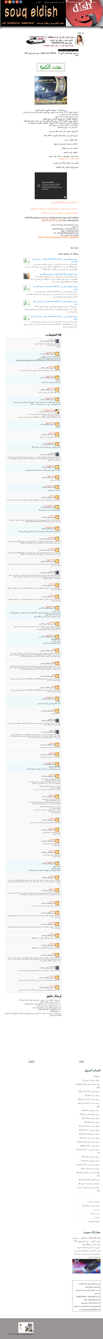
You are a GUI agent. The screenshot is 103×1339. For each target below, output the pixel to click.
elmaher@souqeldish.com (91, 1309)
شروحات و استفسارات (91, 1168)
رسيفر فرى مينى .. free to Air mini (87, 1150)
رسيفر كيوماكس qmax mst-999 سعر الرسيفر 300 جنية (58, 274)
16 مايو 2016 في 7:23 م (48, 764)
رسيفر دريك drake (93, 1122)
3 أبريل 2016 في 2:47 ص (48, 711)
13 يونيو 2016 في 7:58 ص (48, 924)
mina (53, 953)
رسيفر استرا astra (93, 1095)
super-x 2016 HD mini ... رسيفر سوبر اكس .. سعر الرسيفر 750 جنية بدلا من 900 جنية (86, 1241)
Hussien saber (50, 560)
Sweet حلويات (51, 388)
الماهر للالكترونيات (50, 352)
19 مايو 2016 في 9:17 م (48, 796)
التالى (81, 1061)
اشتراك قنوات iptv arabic (75, 2)
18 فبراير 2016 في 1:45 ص (47, 561)
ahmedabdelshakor (49, 410)
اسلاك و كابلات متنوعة (92, 1080)
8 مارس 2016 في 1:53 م (48, 597)
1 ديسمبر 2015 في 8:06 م (48, 389)
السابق (31, 1061)
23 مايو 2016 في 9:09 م (48, 877)
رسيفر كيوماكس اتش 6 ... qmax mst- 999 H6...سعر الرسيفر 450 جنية (55, 303)
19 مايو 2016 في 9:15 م (48, 776)
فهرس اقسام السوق (52, 220)
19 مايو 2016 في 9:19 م (48, 820)
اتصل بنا (38, 2)
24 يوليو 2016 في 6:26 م (48, 935)
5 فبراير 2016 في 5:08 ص (48, 497)
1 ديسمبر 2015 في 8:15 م (48, 399)
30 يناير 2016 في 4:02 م (48, 477)
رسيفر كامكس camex (91, 1157)
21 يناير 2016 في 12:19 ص (47, 454)
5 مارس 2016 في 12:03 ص (47, 572)
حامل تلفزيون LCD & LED (90, 1091)
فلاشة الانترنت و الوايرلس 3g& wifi (87, 1172)
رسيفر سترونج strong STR (90, 1134)
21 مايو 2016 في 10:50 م (48, 863)
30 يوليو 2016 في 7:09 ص (48, 955)
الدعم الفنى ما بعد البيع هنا (68, 159)
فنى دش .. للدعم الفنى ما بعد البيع (54, 2)
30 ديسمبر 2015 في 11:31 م (47, 411)
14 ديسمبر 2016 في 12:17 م (47, 977)
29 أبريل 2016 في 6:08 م (48, 720)
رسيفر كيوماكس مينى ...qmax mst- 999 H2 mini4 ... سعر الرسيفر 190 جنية (54, 260)
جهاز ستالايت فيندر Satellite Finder (87, 1084)
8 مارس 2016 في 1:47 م (48, 585)
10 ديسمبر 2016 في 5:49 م (47, 968)
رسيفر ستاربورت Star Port (90, 1130)
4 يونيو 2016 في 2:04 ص (48, 890)
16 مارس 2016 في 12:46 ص (47, 637)
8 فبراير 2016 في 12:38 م (48, 507)
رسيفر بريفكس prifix (92, 1110)
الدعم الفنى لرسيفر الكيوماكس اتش (64, 202)
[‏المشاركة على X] (74, 248)
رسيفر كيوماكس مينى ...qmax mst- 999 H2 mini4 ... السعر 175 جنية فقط (53, 318)
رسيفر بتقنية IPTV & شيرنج (90, 1099)
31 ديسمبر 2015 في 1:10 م (47, 424)
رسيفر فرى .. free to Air (91, 1146)
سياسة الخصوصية (93, 1221)
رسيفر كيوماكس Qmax (66, 50)
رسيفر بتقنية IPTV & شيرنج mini (88, 1103)
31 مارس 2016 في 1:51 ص (47, 687)
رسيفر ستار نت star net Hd (90, 1126)
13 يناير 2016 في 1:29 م (48, 444)
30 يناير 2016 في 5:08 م (48, 487)
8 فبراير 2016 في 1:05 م (48, 517)
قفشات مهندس (51, 476)
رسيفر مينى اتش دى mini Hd (89, 1165)
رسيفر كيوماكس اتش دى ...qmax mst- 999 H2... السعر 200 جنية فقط (55, 288)
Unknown (52, 366)
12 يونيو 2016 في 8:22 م (48, 903)
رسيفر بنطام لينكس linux (90, 1114)
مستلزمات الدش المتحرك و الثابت (88, 1187)
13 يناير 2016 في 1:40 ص (48, 434)
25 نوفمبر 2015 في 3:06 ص (47, 368)
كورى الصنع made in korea (90, 1180)
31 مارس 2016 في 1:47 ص (47, 676)
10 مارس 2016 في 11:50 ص (47, 608)
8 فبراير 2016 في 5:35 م (48, 528)
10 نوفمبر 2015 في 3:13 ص (47, 341)
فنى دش (96, 1209)
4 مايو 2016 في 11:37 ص (48, 732)
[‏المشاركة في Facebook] (72, 248)
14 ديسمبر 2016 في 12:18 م (47, 987)
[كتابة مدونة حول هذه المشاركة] (76, 248)
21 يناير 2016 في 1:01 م (48, 467)
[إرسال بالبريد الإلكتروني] (78, 248)
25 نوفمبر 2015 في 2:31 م (47, 377)
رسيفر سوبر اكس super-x (90, 1138)
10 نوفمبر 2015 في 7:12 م (47, 354)
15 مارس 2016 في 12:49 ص (47, 624)
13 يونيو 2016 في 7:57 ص (48, 913)
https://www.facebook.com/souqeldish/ (58, 237)
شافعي (53, 649)
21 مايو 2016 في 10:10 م (48, 830)
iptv (98, 1076)
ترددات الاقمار (94, 1213)
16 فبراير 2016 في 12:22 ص (47, 539)
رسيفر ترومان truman (92, 1118)
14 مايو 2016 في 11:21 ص (47, 745)
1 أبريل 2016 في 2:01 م (48, 699)
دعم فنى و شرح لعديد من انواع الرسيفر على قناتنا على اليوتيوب (53, 209)
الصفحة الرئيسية (92, 2)
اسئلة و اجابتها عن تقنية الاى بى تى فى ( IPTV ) (59, 213)
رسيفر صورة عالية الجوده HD (89, 1142)
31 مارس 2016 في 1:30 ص (47, 650)
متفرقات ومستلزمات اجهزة (90, 1183)
